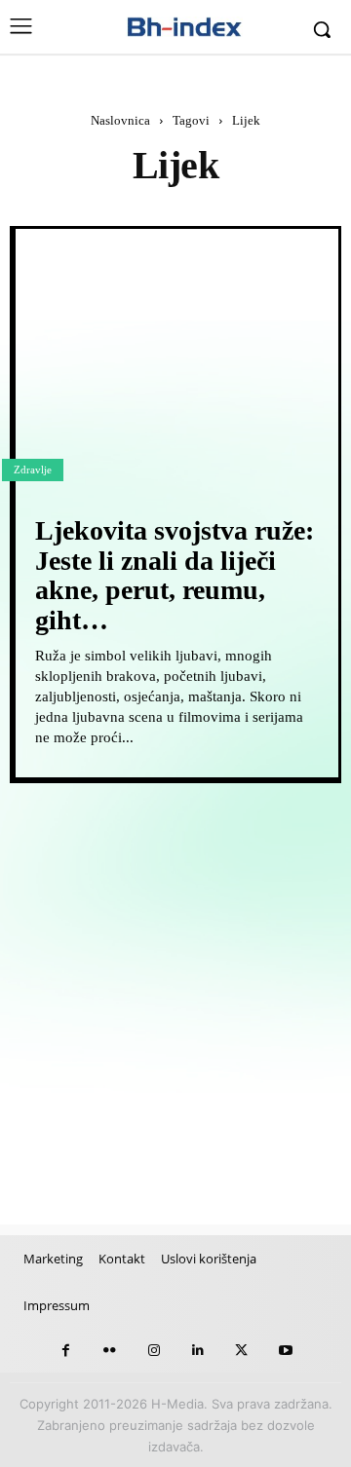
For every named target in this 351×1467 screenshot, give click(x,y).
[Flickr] (110, 1351)
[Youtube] (285, 1351)
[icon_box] (89, 841)
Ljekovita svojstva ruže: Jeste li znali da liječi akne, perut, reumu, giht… (174, 575)
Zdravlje (33, 469)
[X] (241, 1351)
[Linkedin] (197, 1351)
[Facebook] (66, 1351)
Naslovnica (120, 120)
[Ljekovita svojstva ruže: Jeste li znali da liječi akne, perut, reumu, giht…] (177, 358)
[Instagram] (153, 1351)
